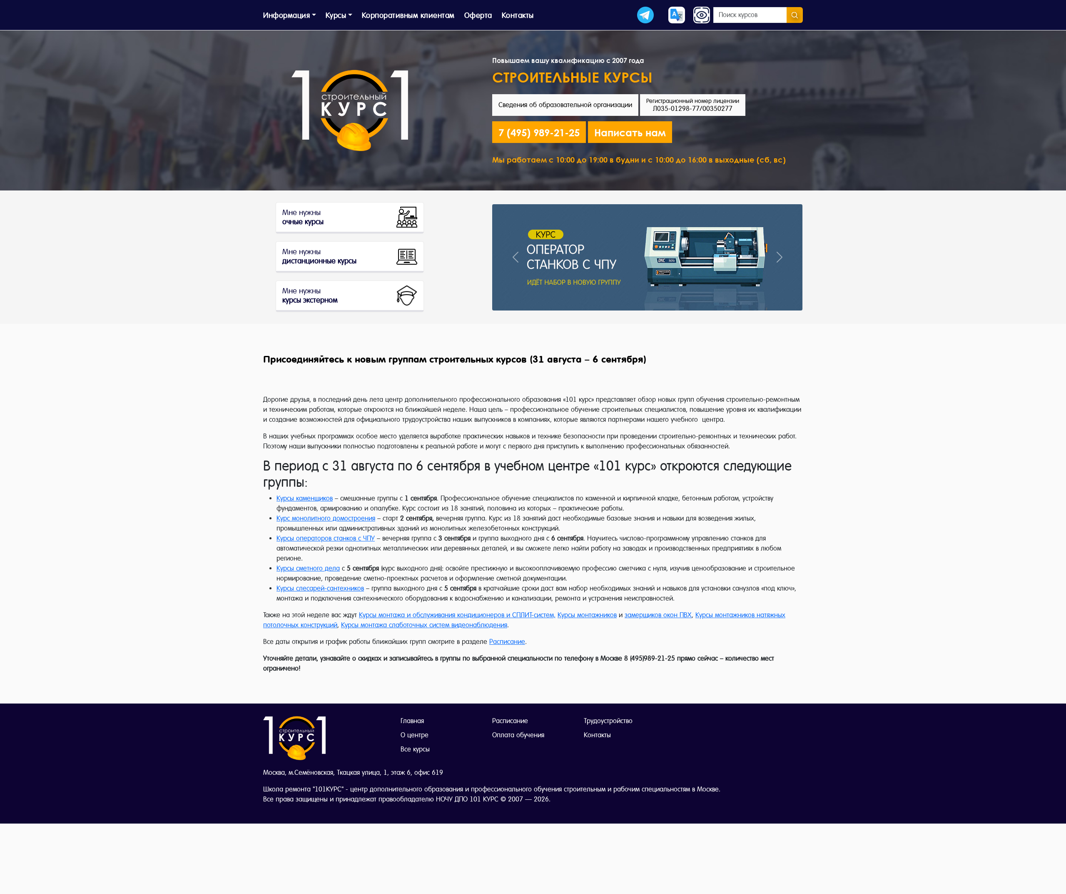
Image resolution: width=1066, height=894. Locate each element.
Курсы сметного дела (308, 568)
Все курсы (415, 749)
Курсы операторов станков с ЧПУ (325, 538)
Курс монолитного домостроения (325, 518)
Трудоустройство (608, 721)
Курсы (336, 15)
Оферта (478, 15)
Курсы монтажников (587, 615)
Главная (412, 721)
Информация (286, 15)
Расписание (507, 642)
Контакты (518, 15)
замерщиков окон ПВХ (658, 615)
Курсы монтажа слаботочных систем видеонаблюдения (424, 625)
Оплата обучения (518, 735)
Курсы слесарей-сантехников (320, 588)
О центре (414, 735)
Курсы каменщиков (304, 498)
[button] (630, 132)
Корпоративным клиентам (408, 15)
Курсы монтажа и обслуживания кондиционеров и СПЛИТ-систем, (457, 615)
